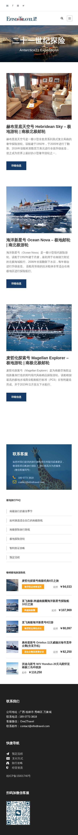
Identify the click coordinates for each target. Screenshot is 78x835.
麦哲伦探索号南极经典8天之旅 (40, 580)
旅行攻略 (17, 762)
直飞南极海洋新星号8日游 (37, 622)
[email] (7, 6)
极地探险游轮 (17, 538)
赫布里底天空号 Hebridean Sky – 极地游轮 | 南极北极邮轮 (38, 129)
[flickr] (18, 6)
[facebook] (12, 6)
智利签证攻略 (17, 548)
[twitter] (23, 6)
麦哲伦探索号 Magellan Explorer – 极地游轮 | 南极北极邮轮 (37, 360)
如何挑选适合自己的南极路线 (26, 520)
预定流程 (15, 557)
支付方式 (17, 758)
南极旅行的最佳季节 (21, 511)
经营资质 (17, 767)
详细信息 (16, 165)
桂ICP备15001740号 (18, 775)
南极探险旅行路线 (20, 529)
